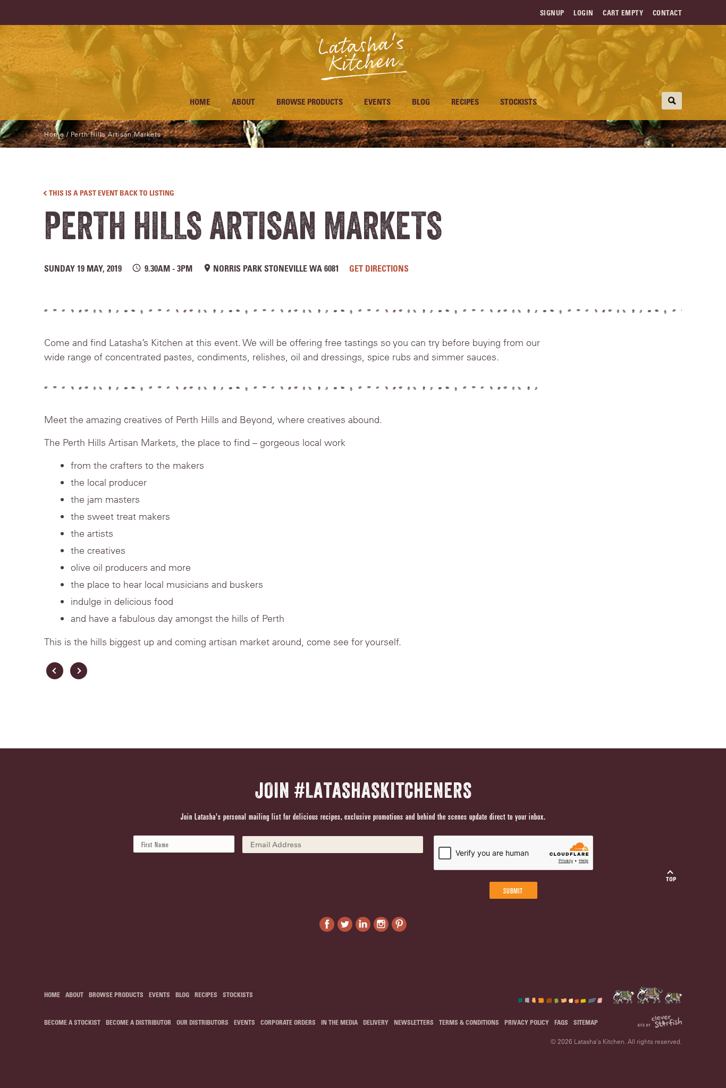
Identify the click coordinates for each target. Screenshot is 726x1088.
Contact (667, 12)
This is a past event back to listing (111, 192)
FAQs (561, 1022)
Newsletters (414, 1022)
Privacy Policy (526, 1022)
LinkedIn (363, 924)
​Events (377, 101)
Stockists (518, 101)
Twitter (344, 924)
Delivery (376, 1022)
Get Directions (379, 268)
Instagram (381, 924)
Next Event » (78, 670)
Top (671, 878)
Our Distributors (202, 1022)
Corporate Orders (288, 1022)
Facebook (326, 924)
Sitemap (585, 1022)
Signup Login (567, 12)
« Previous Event (54, 670)
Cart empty (623, 12)
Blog (421, 101)
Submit (513, 890)
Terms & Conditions (469, 1022)
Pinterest (399, 924)
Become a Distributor (138, 1022)
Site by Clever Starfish (659, 1022)
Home (200, 101)
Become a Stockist (72, 1022)
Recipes (465, 101)
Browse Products (309, 101)
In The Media (339, 1022)
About (243, 101)
